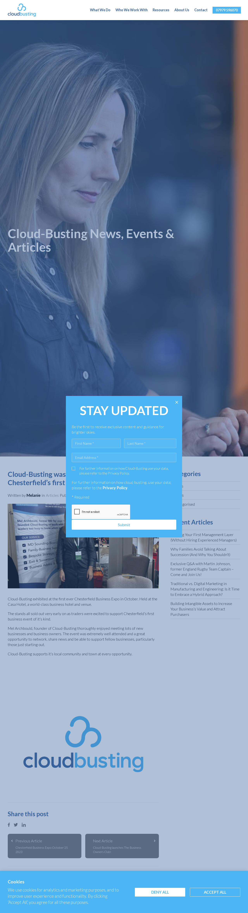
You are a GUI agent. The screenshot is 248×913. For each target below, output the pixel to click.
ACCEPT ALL (215, 892)
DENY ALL (160, 892)
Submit (124, 524)
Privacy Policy (118, 473)
